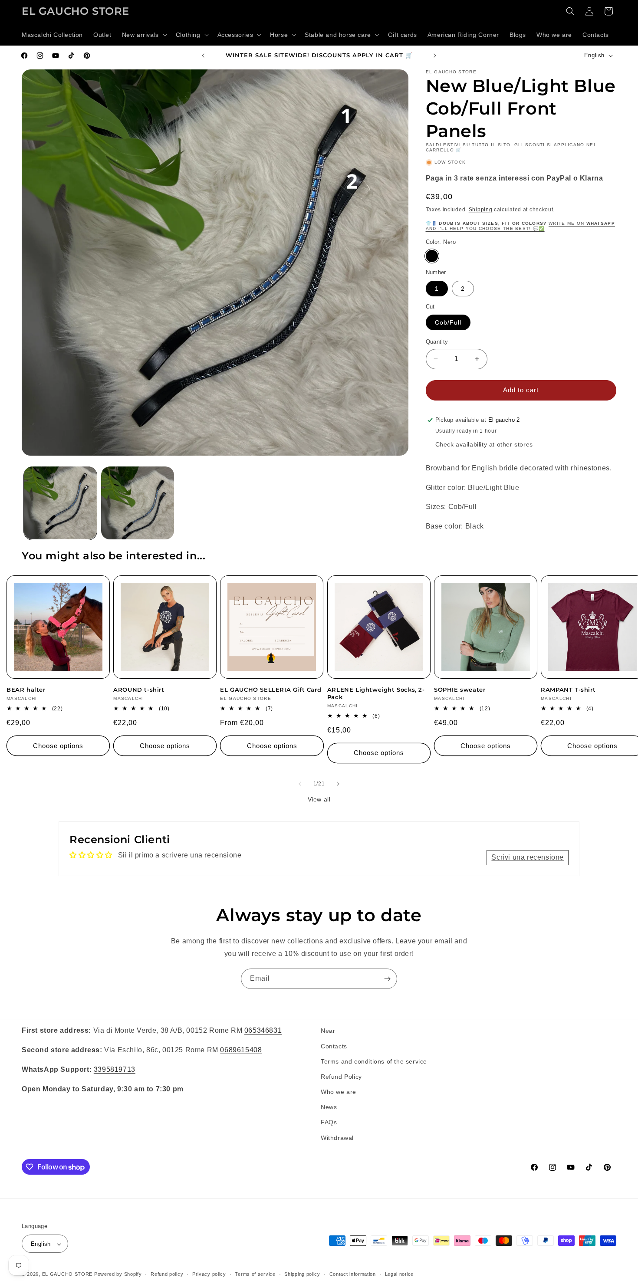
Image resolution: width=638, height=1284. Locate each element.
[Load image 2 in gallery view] (137, 502)
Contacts (334, 1045)
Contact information (352, 1274)
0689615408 (241, 1049)
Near (328, 1030)
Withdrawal (337, 1137)
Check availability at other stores (484, 444)
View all (319, 799)
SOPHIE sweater (459, 689)
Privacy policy (209, 1274)
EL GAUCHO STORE (67, 1274)
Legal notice (399, 1274)
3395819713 (114, 1069)
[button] (144, 35)
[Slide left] (299, 783)
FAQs (329, 1122)
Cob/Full (448, 322)
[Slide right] (338, 783)
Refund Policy (341, 1076)
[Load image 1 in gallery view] (60, 502)
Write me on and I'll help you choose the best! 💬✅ (520, 226)
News (329, 1106)
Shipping (481, 210)
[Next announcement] (434, 55)
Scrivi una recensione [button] (527, 857)
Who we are (338, 1091)
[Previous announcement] (203, 55)
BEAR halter (26, 689)
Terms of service (255, 1274)
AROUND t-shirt (138, 689)
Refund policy (167, 1274)
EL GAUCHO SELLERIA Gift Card (270, 689)
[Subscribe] (387, 979)
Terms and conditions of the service (374, 1060)
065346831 (263, 1030)
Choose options (58, 745)
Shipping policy (302, 1274)
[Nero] (432, 256)
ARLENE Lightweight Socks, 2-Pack (376, 693)
